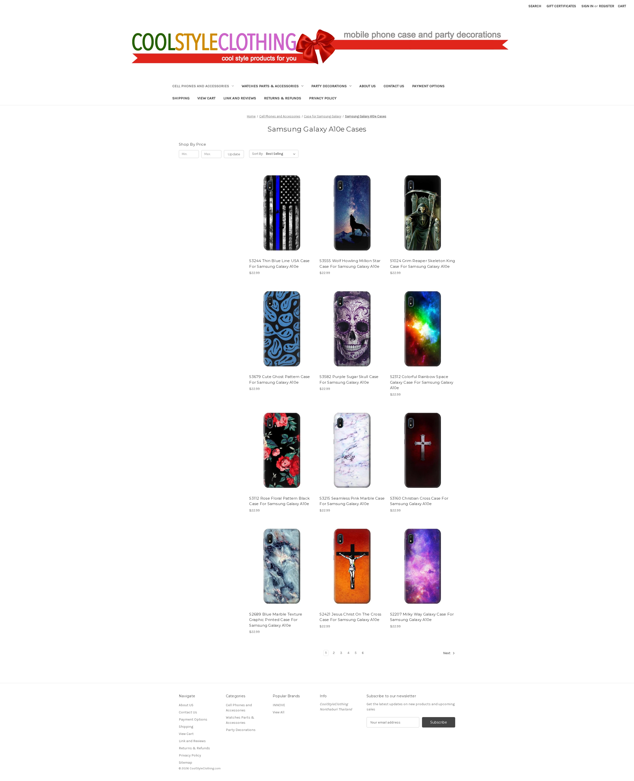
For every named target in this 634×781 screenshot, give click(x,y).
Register (606, 6)
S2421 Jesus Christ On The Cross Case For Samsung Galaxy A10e (350, 617)
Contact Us (394, 86)
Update (234, 154)
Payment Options (428, 86)
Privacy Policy (323, 98)
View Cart (206, 98)
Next (447, 653)
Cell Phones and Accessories (200, 86)
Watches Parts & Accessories (270, 86)
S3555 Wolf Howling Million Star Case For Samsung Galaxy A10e (349, 263)
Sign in (587, 6)
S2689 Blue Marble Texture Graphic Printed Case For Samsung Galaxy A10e (275, 620)
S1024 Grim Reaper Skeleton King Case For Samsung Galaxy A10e (422, 263)
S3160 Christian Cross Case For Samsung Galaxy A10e (419, 501)
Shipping (180, 98)
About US (367, 86)
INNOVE (279, 705)
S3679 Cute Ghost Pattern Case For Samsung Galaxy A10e (279, 379)
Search (534, 6)
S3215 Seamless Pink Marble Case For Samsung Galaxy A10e (352, 501)
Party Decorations (329, 86)
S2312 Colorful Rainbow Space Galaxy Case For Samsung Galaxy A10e (421, 382)
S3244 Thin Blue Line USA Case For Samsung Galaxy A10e (279, 263)
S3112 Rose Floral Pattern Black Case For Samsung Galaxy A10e (279, 501)
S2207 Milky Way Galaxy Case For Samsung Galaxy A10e (422, 617)
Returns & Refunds (282, 98)
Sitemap (185, 762)
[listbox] (281, 154)
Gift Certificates (561, 6)
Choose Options (282, 217)
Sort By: (257, 154)
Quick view (278, 208)
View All (278, 712)
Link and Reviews (239, 98)
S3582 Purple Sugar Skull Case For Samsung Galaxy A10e (348, 379)
